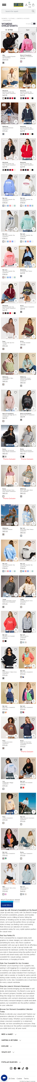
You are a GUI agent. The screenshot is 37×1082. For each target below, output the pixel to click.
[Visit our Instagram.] (10, 1068)
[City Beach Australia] (18, 5)
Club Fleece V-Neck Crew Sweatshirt (9, 672)
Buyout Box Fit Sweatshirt (27, 414)
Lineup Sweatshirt (7, 818)
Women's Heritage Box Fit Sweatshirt (9, 415)
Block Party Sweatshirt (26, 672)
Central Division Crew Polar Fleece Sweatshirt (9, 490)
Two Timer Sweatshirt (26, 853)
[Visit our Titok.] (22, 1068)
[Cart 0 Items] (33, 5)
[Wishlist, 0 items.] (30, 5)
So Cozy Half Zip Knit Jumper (8, 343)
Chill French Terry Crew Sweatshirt (9, 888)
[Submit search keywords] (33, 11)
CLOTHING (12, 18)
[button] (4, 5)
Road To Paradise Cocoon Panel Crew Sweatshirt (9, 601)
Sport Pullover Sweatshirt (27, 307)
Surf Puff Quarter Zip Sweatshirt (8, 200)
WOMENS (4, 18)
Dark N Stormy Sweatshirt (24, 636)
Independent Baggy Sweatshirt (7, 783)
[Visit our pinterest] (26, 1068)
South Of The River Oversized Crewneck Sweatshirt (26, 743)
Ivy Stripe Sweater (25, 342)
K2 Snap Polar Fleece (26, 271)
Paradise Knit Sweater (8, 636)
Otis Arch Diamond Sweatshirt (7, 128)
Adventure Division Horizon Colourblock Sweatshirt (25, 379)
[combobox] (18, 11)
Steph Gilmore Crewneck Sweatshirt (27, 818)
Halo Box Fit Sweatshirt (26, 56)
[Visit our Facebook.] (14, 1068)
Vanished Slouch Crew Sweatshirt (26, 601)
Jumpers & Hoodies (22, 18)
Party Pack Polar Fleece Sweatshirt (26, 530)
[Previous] (4, 206)
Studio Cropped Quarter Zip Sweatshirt (9, 57)
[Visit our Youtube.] (18, 1068)
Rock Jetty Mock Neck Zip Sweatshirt (26, 490)
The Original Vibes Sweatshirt (7, 378)
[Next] (14, 206)
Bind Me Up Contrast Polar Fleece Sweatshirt (9, 451)
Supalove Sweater (7, 529)
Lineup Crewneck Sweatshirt (7, 742)
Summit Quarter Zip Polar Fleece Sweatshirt (9, 92)
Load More (7, 905)
